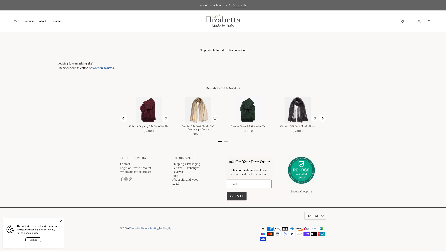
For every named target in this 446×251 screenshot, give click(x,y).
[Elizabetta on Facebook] (122, 179)
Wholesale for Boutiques (135, 171)
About (42, 21)
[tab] (220, 141)
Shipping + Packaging (186, 164)
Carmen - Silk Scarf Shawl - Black (297, 126)
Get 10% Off (236, 196)
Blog (175, 175)
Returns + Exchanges (185, 168)
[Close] (61, 220)
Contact (125, 164)
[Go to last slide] (123, 118)
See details (239, 5)
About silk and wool (185, 179)
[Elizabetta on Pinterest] (130, 179)
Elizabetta (134, 228)
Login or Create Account (135, 168)
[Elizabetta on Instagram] (126, 179)
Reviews (56, 21)
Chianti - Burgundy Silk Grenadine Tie (148, 126)
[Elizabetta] (301, 173)
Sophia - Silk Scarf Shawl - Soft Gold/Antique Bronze (198, 128)
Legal (175, 183)
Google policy (31, 232)
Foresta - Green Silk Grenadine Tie (247, 126)
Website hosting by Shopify (156, 228)
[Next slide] (322, 118)
